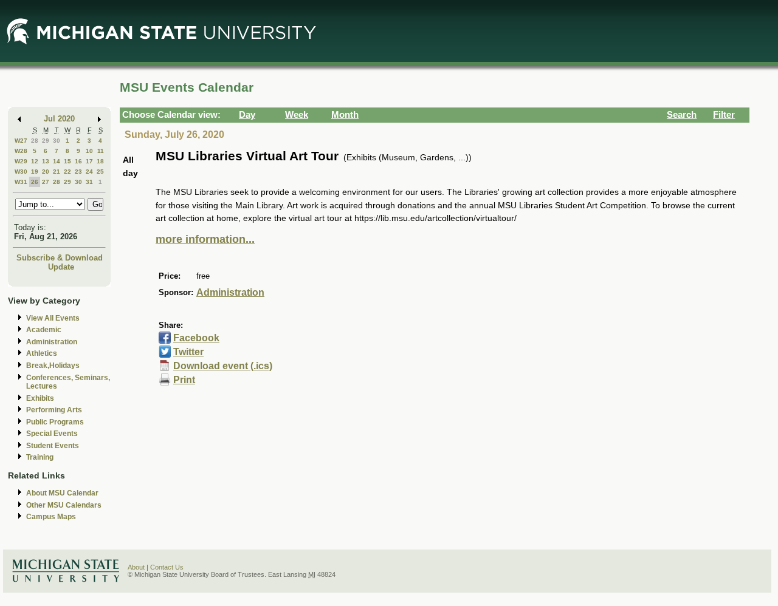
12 (34, 161)
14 (56, 161)
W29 (21, 161)
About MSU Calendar (62, 493)
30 (56, 140)
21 (56, 171)
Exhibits (40, 398)
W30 (21, 171)
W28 (21, 151)
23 (78, 171)
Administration (51, 342)
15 (67, 161)
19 (34, 171)
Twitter (188, 352)
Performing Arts (54, 410)
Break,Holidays (53, 365)
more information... (205, 239)
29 (45, 140)
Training (39, 457)
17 (89, 161)
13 (45, 161)
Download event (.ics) (222, 366)
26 (34, 182)
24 (89, 171)
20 (45, 171)
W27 (21, 140)
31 (89, 182)
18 (100, 161)
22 (67, 171)
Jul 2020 (59, 118)
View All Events (53, 318)
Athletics (41, 353)
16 (78, 161)
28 (34, 140)
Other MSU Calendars (64, 505)
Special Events (52, 433)
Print (184, 380)
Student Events (52, 445)
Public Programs (55, 422)
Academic (43, 329)
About (136, 567)
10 (89, 151)
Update (61, 266)
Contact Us (167, 567)
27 (45, 182)
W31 (21, 182)
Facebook (196, 338)
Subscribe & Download (59, 257)
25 (100, 171)
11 (100, 151)
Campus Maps (51, 516)
